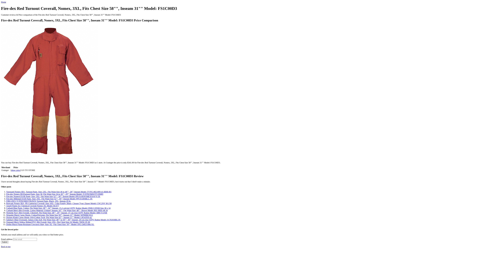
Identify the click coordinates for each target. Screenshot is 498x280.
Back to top (6, 247)
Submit (4, 242)
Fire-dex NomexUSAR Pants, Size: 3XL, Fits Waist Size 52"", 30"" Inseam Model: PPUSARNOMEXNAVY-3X (53, 196)
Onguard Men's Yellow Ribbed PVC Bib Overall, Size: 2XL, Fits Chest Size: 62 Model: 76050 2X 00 (48, 222)
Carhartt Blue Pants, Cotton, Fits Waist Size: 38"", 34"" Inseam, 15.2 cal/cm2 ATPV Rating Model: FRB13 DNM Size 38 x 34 (58, 208)
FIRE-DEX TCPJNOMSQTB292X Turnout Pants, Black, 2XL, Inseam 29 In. (38, 201)
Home (3, 2)
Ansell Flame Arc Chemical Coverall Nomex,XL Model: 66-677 (32, 206)
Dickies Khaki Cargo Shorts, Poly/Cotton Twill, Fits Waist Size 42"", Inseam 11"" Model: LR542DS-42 (49, 217)
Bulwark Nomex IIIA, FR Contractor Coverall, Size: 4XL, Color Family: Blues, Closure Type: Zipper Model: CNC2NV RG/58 (59, 203)
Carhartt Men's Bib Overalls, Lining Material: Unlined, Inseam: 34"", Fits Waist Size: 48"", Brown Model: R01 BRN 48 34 (57, 210)
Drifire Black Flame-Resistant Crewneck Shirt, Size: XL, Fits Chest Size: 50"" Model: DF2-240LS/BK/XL (50, 224)
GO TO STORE (28, 170)
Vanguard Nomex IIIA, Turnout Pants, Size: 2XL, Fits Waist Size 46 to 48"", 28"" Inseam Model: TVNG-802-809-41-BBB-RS (58, 192)
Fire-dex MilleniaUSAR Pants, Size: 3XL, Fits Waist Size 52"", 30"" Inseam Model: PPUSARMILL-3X (49, 199)
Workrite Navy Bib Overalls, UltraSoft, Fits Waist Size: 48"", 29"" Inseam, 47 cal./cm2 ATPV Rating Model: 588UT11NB (56, 213)
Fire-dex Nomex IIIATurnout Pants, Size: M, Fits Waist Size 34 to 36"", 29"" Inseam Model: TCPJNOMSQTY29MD (54, 194)
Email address (6, 239)
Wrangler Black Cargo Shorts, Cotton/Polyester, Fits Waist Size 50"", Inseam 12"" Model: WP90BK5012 (49, 215)
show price (15, 170)
